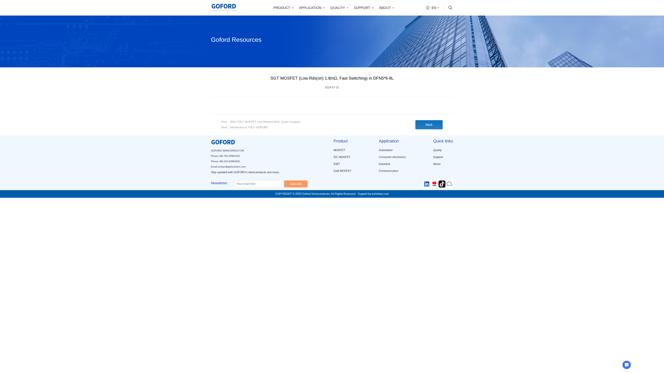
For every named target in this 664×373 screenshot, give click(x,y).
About (385, 8)
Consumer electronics (392, 157)
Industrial (384, 163)
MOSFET (339, 150)
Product (281, 8)
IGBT (337, 163)
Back (429, 124)
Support (362, 8)
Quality (337, 8)
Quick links (443, 141)
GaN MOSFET (343, 170)
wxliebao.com (380, 193)
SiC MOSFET (342, 157)
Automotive (386, 150)
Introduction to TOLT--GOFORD (244, 127)
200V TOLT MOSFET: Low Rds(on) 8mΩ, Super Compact (260, 121)
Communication (388, 170)
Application (310, 8)
